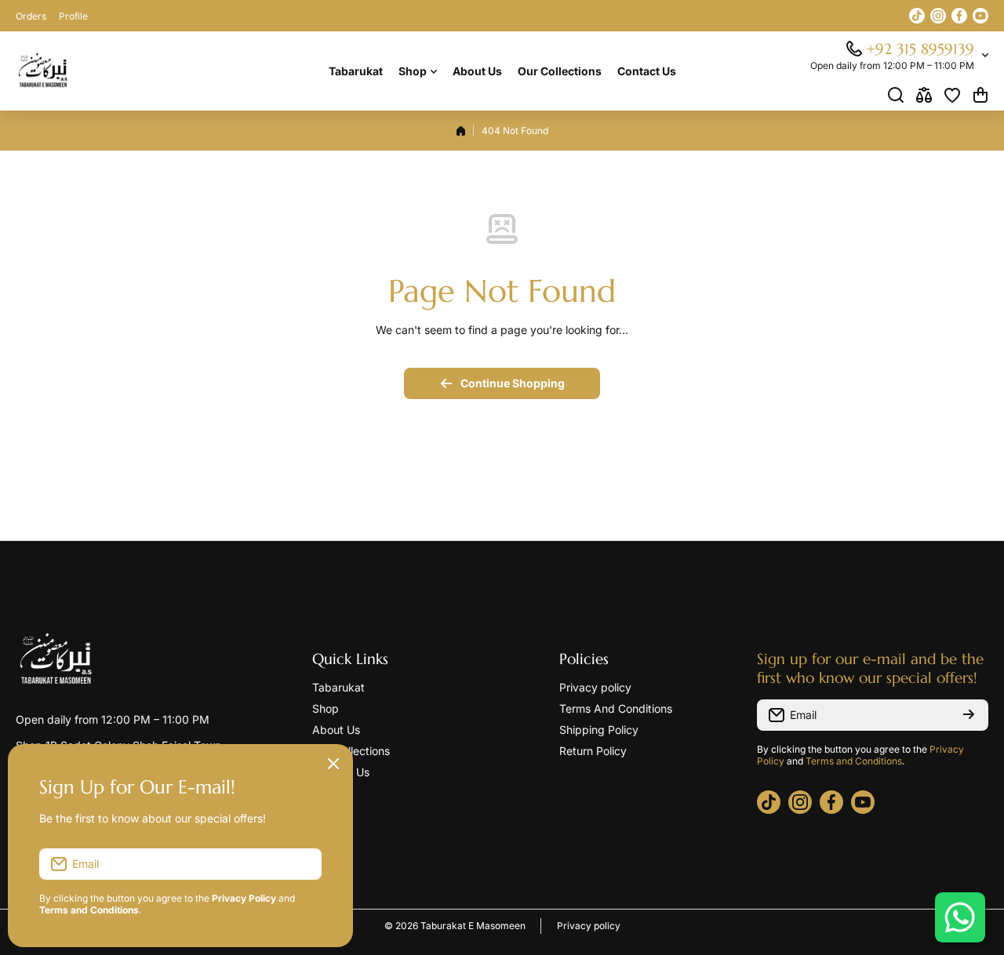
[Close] (333, 763)
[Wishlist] (952, 95)
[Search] (896, 95)
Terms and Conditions (854, 761)
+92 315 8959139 (920, 48)
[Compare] (924, 95)
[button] (980, 95)
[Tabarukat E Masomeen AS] (43, 71)
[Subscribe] (968, 715)
